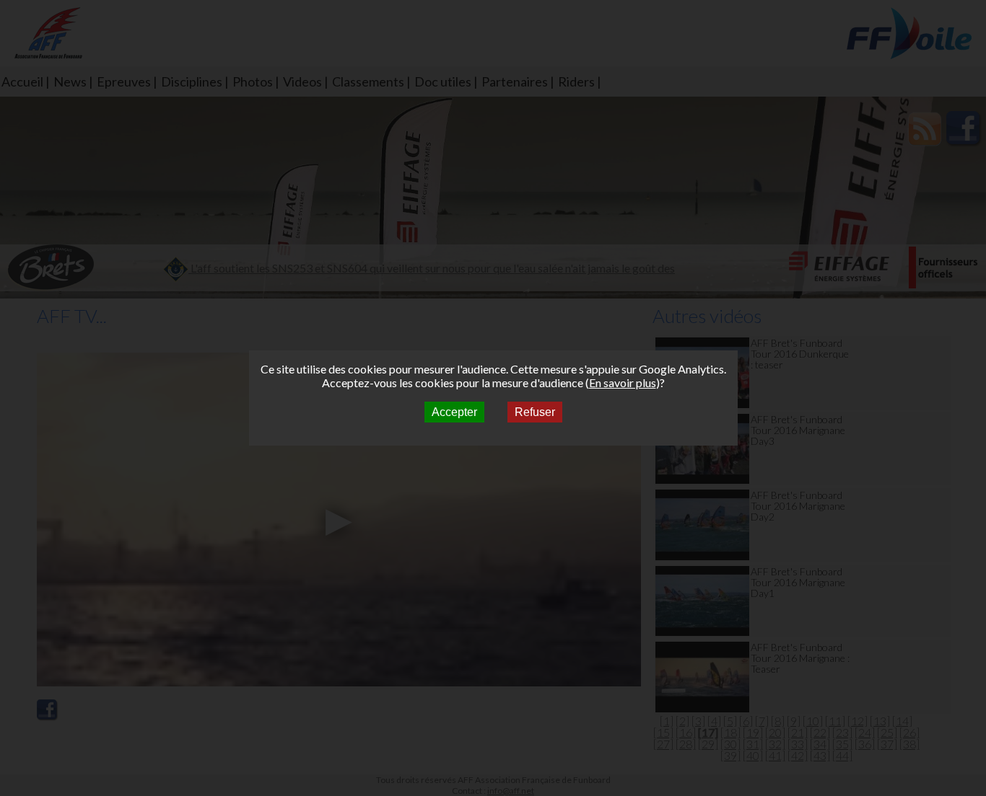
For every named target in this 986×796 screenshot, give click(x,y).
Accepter (454, 412)
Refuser (535, 412)
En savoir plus (622, 382)
